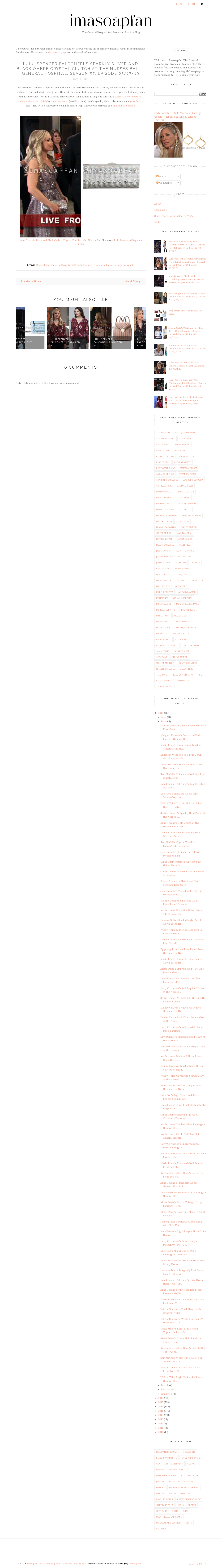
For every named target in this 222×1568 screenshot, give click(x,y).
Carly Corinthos (165, 474)
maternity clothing (179, 1493)
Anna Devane (162, 450)
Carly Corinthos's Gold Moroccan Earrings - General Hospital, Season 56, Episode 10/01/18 (178, 116)
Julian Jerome (163, 562)
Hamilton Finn (183, 533)
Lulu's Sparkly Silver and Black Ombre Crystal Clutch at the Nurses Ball (60, 240)
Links (157, 222)
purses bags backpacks (121, 265)
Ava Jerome (179, 450)
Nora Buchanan (181, 621)
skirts (175, 1511)
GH (74, 265)
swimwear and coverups (168, 1522)
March (165, 1385)
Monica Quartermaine (187, 604)
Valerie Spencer (164, 680)
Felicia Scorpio (164, 521)
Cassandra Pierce (187, 474)
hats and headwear (166, 1475)
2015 (161, 1410)
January (165, 1393)
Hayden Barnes (184, 539)
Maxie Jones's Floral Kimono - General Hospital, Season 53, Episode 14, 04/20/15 (187, 348)
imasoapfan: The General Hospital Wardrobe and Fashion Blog (55, 1563)
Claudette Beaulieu (193, 480)
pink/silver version (124, 105)
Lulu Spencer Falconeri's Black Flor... (119, 342)
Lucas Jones (181, 574)
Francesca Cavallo (166, 527)
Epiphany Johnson (191, 515)
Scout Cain (162, 657)
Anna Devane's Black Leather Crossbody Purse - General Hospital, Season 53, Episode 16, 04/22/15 (186, 279)
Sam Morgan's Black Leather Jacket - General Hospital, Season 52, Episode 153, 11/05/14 (187, 296)
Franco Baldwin (189, 527)
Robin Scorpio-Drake (167, 645)
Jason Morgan (163, 550)
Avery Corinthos (165, 456)
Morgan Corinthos (166, 609)
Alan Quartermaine (185, 432)
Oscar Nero (162, 633)
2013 (161, 1419)
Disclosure (160, 209)
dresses (160, 1469)
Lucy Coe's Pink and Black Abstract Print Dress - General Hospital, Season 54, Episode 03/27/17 (186, 400)
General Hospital (61, 265)
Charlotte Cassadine (167, 480)
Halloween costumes (167, 1452)
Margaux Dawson (186, 592)
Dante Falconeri (185, 491)
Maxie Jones (162, 598)
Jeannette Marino (185, 550)
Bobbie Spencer (186, 456)
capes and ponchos (191, 1457)
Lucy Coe (180, 580)
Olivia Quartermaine (185, 627)
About (157, 203)
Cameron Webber (188, 468)
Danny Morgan (164, 491)
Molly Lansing (164, 604)
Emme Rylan (43, 265)
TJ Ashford (161, 674)
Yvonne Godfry (164, 686)
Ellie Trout (185, 509)
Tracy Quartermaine (182, 674)
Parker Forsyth (181, 633)
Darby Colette (163, 497)
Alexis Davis (185, 438)
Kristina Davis (163, 568)
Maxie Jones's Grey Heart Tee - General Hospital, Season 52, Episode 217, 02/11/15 (187, 365)
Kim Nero (195, 562)
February (166, 1389)
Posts (162, 176)
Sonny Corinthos (188, 663)
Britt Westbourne (165, 468)
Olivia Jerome (163, 627)
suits (185, 1511)
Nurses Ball (100, 265)
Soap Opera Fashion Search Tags (173, 215)
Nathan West (163, 615)
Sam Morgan (162, 651)
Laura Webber (182, 568)
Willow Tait (183, 680)
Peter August (182, 639)
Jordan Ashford (164, 556)
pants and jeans (164, 1499)
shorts (192, 1505)
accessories (189, 1452)
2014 (161, 1415)
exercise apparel (177, 1469)
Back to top (196, 1563)
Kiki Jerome (180, 562)
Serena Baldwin (180, 657)
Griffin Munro (163, 533)
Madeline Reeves (164, 592)
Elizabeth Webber (165, 509)
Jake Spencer (185, 545)
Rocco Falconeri (191, 645)
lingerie (160, 1487)
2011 (161, 1427)
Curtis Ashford (164, 485)
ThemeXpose (135, 1563)
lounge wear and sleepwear (184, 1487)
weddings (161, 1528)
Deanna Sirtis (183, 497)
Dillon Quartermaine (185, 503)
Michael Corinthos (182, 598)
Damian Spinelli (185, 485)
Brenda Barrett (182, 462)
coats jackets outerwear (169, 1463)
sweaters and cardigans (169, 1517)
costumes (192, 1463)
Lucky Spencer (163, 580)
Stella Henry (186, 669)
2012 (161, 1423)
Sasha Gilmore (181, 651)
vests (189, 1522)
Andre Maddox (182, 444)
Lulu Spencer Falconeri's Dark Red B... (35, 342)
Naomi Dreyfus (189, 609)
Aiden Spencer (163, 432)
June (164, 717)
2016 (161, 1406)
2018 (161, 1398)
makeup (160, 1493)
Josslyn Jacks (184, 556)
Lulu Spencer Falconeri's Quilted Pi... (77, 342)
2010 (161, 1432)
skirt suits (161, 1511)
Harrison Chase (164, 539)
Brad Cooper (163, 462)
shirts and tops (164, 1505)
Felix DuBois (182, 521)
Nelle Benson (181, 615)
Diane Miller (162, 503)
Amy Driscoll (163, 444)
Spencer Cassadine (165, 669)
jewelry (160, 1481)
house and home (189, 1475)
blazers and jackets (166, 1457)
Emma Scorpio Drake (166, 515)
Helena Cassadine (165, 545)
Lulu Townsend (59, 101)
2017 (161, 1402)
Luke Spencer (196, 580)
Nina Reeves (162, 621)
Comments (165, 182)
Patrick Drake (163, 639)
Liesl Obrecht (163, 574)
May (163, 721)
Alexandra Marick (165, 438)
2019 (161, 712)
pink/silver (136, 101)
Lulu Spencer (84, 265)
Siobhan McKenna (165, 663)
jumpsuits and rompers (181, 1481)
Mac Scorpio (180, 586)
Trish (200, 674)
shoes (180, 1505)
